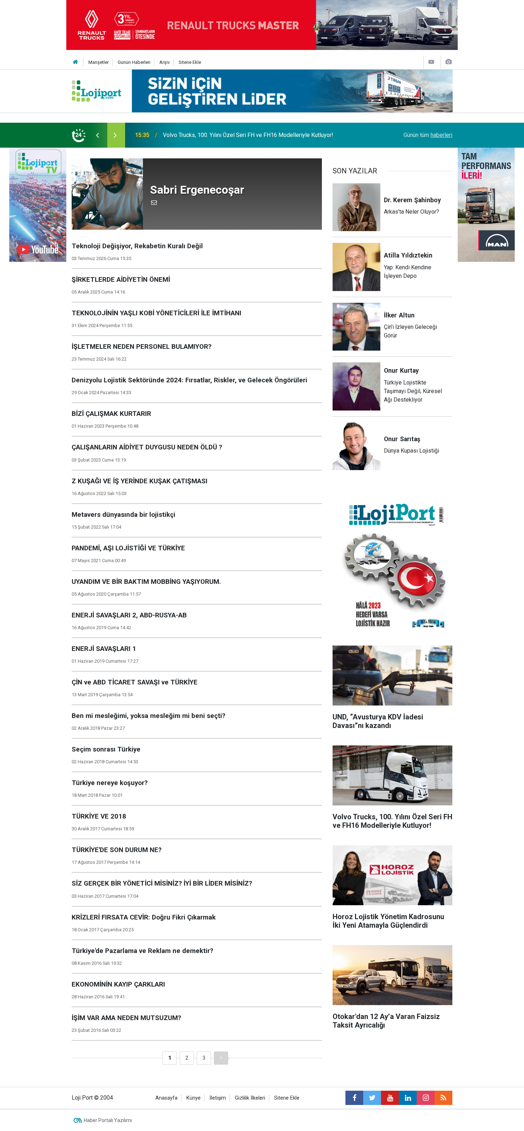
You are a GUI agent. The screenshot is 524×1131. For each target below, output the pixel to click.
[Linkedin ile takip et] (408, 1098)
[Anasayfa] (75, 62)
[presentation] (97, 135)
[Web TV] (431, 61)
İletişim (218, 1098)
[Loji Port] (96, 90)
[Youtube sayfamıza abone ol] (390, 1098)
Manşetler (98, 62)
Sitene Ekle (190, 62)
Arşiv (164, 62)
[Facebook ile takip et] (354, 1098)
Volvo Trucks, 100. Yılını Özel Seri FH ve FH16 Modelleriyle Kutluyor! (248, 135)
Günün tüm (428, 135)
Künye (193, 1098)
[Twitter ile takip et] (372, 1098)
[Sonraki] (221, 1058)
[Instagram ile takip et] (426, 1098)
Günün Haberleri (134, 62)
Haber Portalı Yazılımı (108, 1120)
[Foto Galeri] (448, 61)
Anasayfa (166, 1098)
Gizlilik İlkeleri (250, 1098)
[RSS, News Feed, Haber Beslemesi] (443, 1098)
